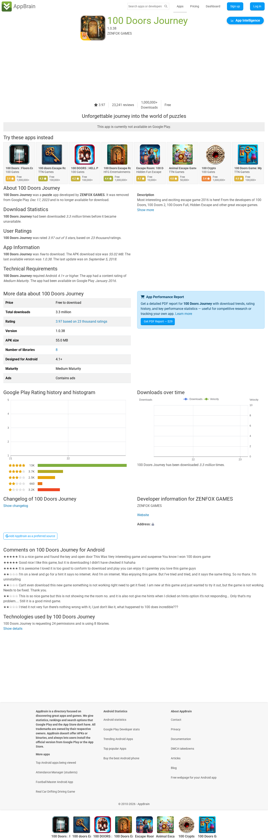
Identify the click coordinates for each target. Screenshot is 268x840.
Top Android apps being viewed (56, 762)
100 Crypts (209, 168)
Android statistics (114, 719)
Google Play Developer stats (121, 729)
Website (143, 515)
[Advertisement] (129, 70)
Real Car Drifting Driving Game (55, 791)
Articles (175, 758)
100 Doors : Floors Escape (19, 168)
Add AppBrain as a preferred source (31, 536)
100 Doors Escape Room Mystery (117, 168)
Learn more (183, 314)
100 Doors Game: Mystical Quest (248, 168)
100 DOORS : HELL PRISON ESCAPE (84, 168)
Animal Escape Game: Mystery (182, 168)
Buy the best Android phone (121, 758)
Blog (174, 768)
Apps (180, 6)
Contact (176, 719)
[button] (201, 524)
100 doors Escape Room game (52, 168)
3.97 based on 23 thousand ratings (81, 321)
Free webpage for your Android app (193, 777)
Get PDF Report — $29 (158, 321)
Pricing (194, 6)
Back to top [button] (257, 802)
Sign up (235, 6)
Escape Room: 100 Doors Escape (150, 168)
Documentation (181, 739)
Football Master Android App (54, 782)
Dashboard (213, 6)
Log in (257, 6)
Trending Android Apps (118, 739)
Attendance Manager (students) (56, 772)
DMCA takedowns (182, 748)
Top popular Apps (114, 748)
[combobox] (145, 6)
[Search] (166, 6)
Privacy (175, 729)
